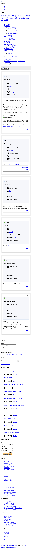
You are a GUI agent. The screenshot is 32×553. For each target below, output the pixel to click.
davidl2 (11, 232)
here (9, 246)
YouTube (6, 536)
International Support (6, 18)
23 (13, 92)
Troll (10, 86)
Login (9, 52)
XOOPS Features (12, 30)
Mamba (15, 374)
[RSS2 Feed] (11, 547)
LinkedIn (6, 533)
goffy (14, 381)
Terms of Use (4, 545)
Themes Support (14, 17)
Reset (9, 352)
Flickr (5, 535)
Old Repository (12, 47)
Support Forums (8, 493)
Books (6, 476)
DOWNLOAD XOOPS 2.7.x (13, 56)
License (10, 35)
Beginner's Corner (9, 62)
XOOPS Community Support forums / (14, 61)
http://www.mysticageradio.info (11, 126)
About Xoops (7, 461)
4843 (14, 237)
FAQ (5, 477)
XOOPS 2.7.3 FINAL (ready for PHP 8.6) (14, 384)
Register (10, 53)
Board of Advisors (9, 465)
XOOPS (7, 26)
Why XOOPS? (12, 29)
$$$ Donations (8, 516)
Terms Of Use (11, 32)
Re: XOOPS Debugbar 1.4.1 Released (14, 371)
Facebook (6, 532)
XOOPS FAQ (9, 49)
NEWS (7, 41)
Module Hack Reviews (18, 18)
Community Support (24, 15)
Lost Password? (20, 354)
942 (14, 156)
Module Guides (8, 480)
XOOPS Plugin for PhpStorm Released (14, 405)
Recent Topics (11, 39)
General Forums (14, 15)
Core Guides (7, 479)
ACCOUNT (9, 50)
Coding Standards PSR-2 (11, 509)
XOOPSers (7, 468)
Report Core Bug (8, 525)
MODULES (9, 44)
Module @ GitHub (13, 46)
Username (3, 343)
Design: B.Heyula (16, 550)
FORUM (8, 36)
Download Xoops (9, 487)
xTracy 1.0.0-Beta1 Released (12, 432)
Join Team (7, 517)
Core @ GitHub (8, 502)
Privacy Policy (13, 545)
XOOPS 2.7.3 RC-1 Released (12, 412)
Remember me (6, 351)
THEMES (8, 43)
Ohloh (6, 538)
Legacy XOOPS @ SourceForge (13, 508)
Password (3, 347)
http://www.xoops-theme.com (15, 164)
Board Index (11, 38)
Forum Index (6, 15)
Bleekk (11, 150)
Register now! (11, 354)
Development (23, 17)
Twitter (6, 539)
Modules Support (5, 17)
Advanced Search (5, 364)
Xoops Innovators (9, 466)
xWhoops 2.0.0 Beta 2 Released (12, 425)
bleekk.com (25, 167)
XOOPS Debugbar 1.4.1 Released (13, 419)
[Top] (27, 129)
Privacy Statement (12, 33)
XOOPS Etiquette (9, 469)
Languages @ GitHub (10, 492)
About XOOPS (12, 27)
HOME (8, 24)
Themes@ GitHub (9, 490)
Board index (7, 59)
